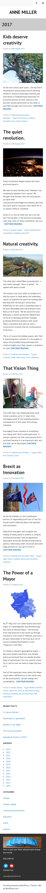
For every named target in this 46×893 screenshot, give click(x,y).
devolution (29, 690)
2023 (8, 749)
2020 (8, 758)
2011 (8, 783)
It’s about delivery (11, 712)
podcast (6, 829)
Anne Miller (23, 12)
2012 (8, 779)
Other (32, 556)
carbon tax (13, 690)
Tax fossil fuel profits (12, 731)
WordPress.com (11, 888)
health (13, 357)
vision (16, 455)
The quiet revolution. (14, 135)
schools (18, 121)
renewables (7, 697)
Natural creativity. (21, 244)
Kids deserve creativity (15, 40)
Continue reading (13, 224)
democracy (25, 559)
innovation (7, 121)
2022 (8, 752)
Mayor (30, 693)
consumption (8, 233)
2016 (8, 767)
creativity (31, 118)
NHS (35, 693)
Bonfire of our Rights (12, 724)
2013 (8, 776)
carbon (5, 690)
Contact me (8, 870)
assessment (22, 118)
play (13, 121)
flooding (14, 693)
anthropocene (35, 230)
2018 (8, 761)
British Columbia (36, 687)
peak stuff (25, 233)
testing (24, 121)
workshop (6, 562)
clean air (21, 690)
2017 (8, 764)
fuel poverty (23, 693)
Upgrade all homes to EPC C (15, 737)
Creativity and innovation (20, 115)
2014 (8, 773)
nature (18, 357)
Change (6, 798)
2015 (8, 770)
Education (6, 118)
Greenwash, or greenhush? (14, 718)
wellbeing (35, 357)
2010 (8, 786)
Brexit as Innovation (14, 469)
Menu (43, 3)
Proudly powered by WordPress (16, 885)
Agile (5, 559)
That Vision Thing (20, 368)
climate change (16, 230)
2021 (8, 755)
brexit (10, 559)
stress (28, 357)
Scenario (10, 455)
